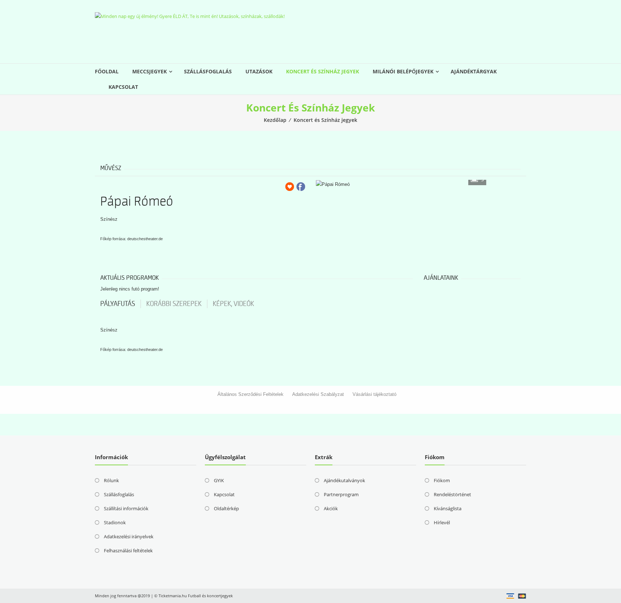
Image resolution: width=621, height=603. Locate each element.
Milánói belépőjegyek (403, 71)
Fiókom (442, 480)
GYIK (219, 480)
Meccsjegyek (149, 71)
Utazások (258, 71)
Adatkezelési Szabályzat (318, 394)
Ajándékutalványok (344, 480)
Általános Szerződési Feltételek (250, 394)
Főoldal (107, 71)
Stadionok (115, 522)
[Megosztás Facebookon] (300, 186)
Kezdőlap (275, 120)
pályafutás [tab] (117, 304)
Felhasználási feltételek (128, 550)
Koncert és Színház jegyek (322, 71)
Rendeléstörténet (452, 494)
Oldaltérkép (226, 508)
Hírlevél (442, 522)
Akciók (331, 508)
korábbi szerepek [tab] (174, 304)
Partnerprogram (341, 494)
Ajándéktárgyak (474, 71)
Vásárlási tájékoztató (374, 394)
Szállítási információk (126, 508)
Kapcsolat (123, 86)
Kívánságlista (447, 508)
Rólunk (111, 480)
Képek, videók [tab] (233, 304)
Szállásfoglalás (208, 71)
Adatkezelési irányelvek (128, 536)
